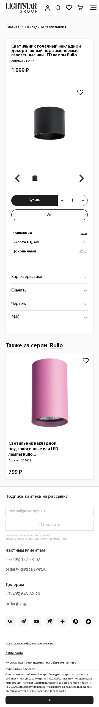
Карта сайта (14, 653)
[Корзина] (80, 7)
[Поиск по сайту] (58, 7)
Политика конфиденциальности (29, 643)
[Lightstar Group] (21, 7)
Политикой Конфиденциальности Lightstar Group (37, 539)
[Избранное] (69, 7)
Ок (49, 700)
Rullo (84, 233)
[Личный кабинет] (47, 7)
